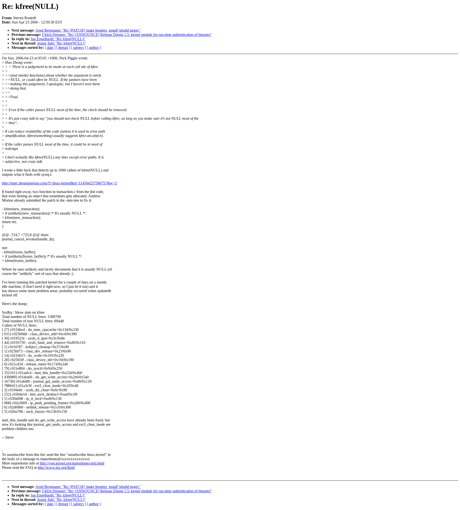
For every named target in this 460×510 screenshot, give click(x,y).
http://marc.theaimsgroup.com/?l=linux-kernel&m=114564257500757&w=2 (59, 183)
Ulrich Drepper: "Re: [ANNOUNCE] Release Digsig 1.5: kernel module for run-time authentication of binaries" (127, 35)
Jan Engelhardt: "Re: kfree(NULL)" (58, 39)
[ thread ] (63, 47)
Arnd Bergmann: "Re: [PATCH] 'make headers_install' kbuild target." (88, 30)
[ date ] (50, 47)
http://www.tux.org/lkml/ (56, 467)
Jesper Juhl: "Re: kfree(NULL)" (61, 43)
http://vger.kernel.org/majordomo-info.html (72, 463)
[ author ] (94, 47)
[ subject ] (78, 47)
